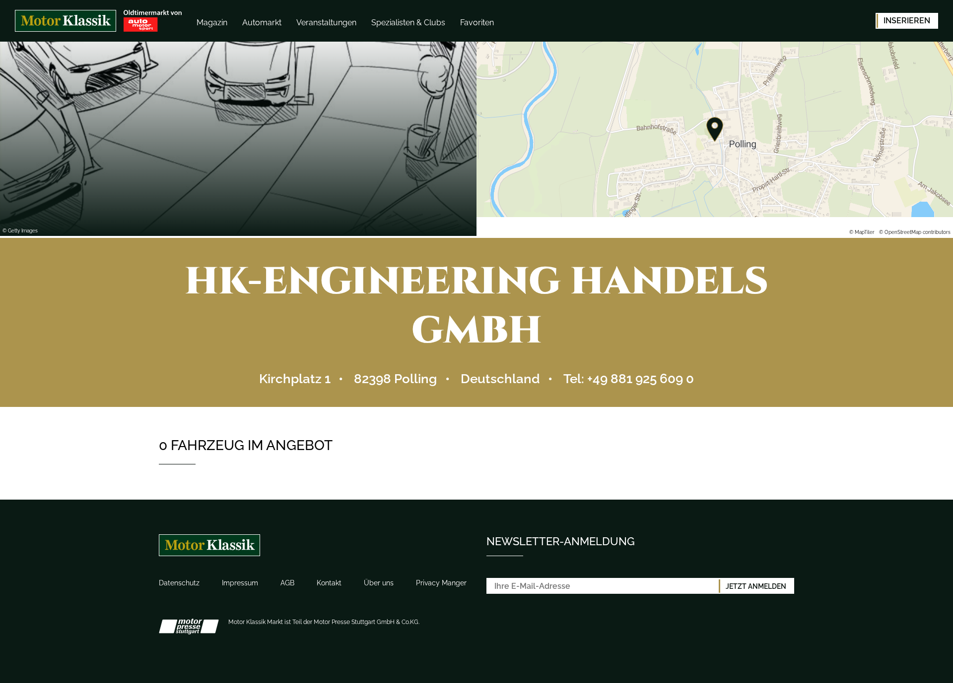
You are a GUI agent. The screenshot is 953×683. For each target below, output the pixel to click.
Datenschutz (179, 583)
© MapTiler (862, 232)
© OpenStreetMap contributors (915, 232)
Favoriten (477, 22)
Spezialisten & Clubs (408, 22)
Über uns (379, 583)
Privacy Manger (441, 583)
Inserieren (907, 20)
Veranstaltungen (326, 22)
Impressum (240, 583)
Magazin (212, 22)
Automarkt (261, 22)
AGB (287, 583)
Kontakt (329, 583)
